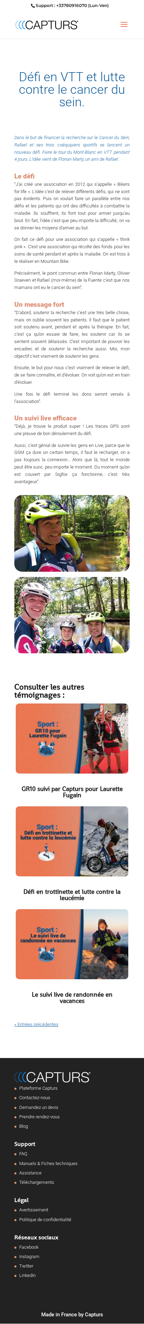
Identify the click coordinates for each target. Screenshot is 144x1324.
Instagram (29, 1256)
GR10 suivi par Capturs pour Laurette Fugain (72, 792)
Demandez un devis (38, 1107)
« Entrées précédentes (36, 1024)
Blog (23, 1126)
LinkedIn (27, 1275)
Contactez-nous (34, 1097)
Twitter (26, 1266)
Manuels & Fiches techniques (48, 1163)
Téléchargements (36, 1182)
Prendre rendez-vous (39, 1116)
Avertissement (33, 1209)
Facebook (28, 1247)
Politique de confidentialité (45, 1219)
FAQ (23, 1153)
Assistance (30, 1172)
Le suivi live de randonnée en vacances (72, 997)
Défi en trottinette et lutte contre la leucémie (72, 895)
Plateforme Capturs (38, 1088)
